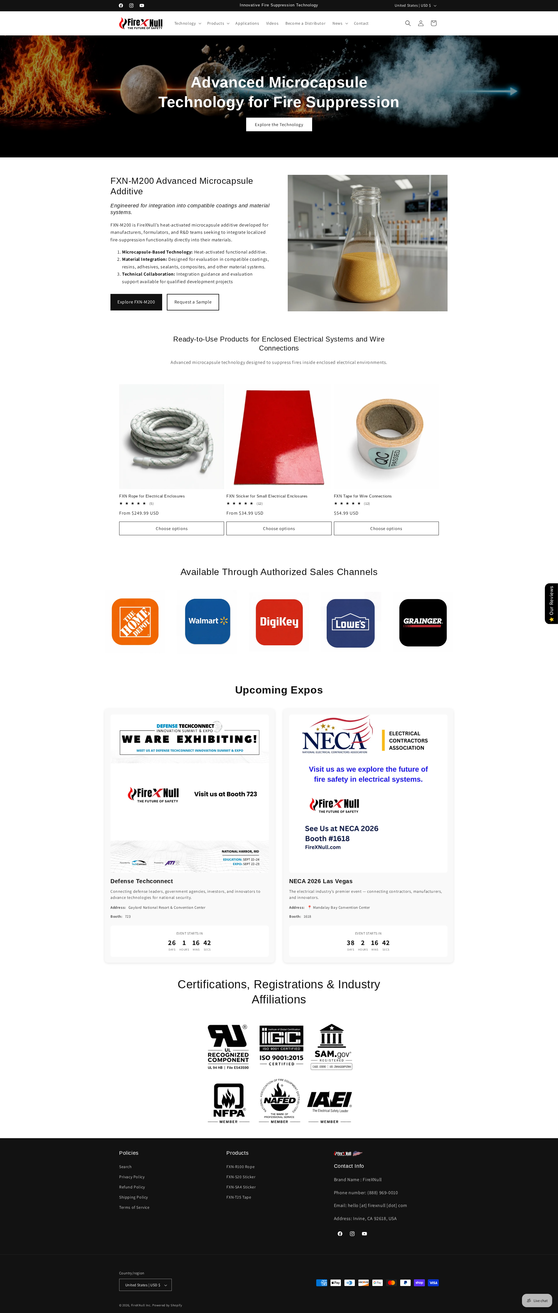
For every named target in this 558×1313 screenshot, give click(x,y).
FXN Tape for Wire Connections (363, 496)
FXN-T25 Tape (238, 1197)
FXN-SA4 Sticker (241, 1187)
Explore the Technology (279, 124)
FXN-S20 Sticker (240, 1176)
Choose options (172, 528)
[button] (187, 23)
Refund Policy (132, 1187)
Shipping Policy (133, 1197)
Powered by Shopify (167, 1305)
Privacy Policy (131, 1176)
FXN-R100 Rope (240, 1166)
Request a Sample (193, 302)
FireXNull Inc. (141, 1305)
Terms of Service (134, 1207)
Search (125, 1166)
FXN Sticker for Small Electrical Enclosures (267, 496)
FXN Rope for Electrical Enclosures (152, 496)
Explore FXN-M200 (136, 302)
